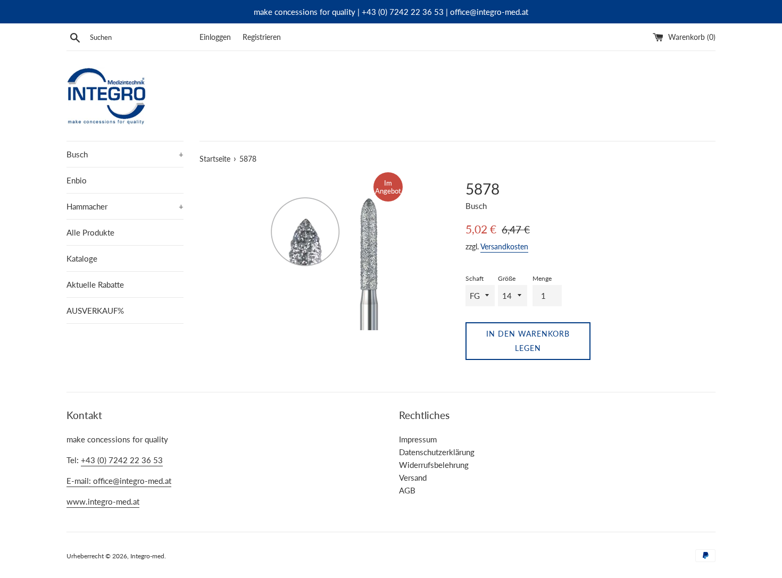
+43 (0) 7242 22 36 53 (122, 460)
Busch (125, 154)
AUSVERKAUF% (95, 310)
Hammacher (125, 206)
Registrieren (262, 37)
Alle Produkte (90, 232)
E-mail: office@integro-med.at (118, 480)
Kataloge (81, 258)
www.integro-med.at (102, 501)
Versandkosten (504, 246)
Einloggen (215, 37)
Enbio (76, 180)
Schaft (474, 278)
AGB (407, 490)
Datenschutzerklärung (437, 452)
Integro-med (147, 556)
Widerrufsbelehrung (434, 465)
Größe (506, 278)
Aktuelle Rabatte (95, 284)
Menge (542, 278)
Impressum (418, 439)
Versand (413, 477)
